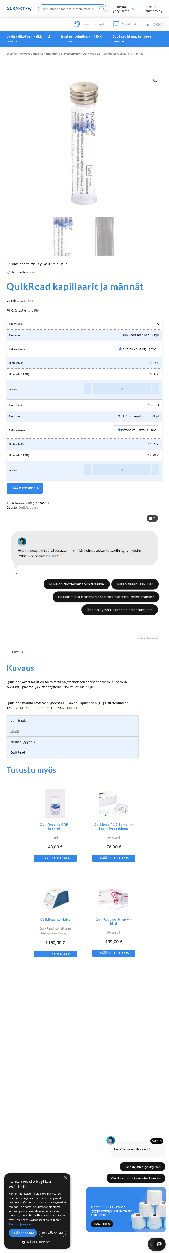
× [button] (65, 1178)
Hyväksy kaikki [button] (23, 1233)
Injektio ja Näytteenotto (63, 54)
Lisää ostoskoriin (25, 488)
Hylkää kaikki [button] (52, 1233)
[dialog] (37, 1211)
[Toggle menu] (10, 24)
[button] (155, 80)
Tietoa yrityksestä (121, 9)
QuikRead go (92, 54)
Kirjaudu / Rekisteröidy (152, 9)
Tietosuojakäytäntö (22, 1224)
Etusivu (12, 54)
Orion (28, 300)
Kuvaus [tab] (17, 652)
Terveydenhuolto (32, 54)
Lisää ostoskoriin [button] (55, 858)
